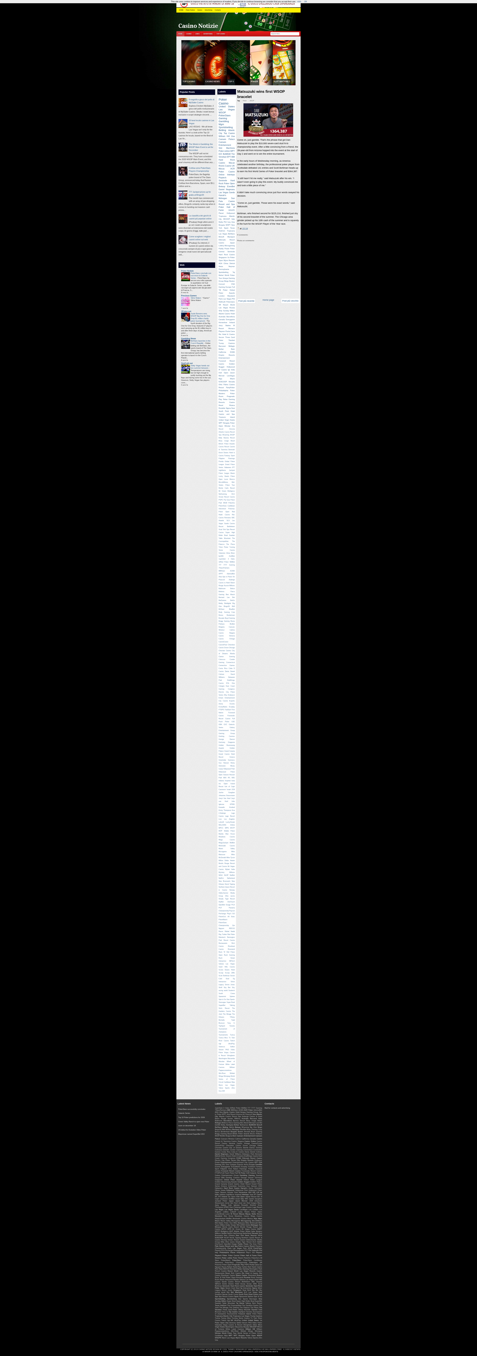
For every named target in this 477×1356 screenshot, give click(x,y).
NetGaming (223, 494)
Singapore (223, 257)
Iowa (233, 781)
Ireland (232, 322)
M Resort (234, 1214)
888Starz (222, 571)
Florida (221, 461)
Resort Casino (229, 940)
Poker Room (238, 1258)
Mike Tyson (230, 857)
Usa (233, 136)
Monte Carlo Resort (227, 488)
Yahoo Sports (224, 1088)
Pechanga (222, 914)
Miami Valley (227, 848)
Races (221, 931)
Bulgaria (221, 627)
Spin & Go (222, 999)
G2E (233, 722)
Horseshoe (223, 322)
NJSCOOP (223, 382)
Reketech (222, 937)
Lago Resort (230, 816)
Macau (222, 169)
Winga (221, 1076)
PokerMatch (223, 919)
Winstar (227, 426)
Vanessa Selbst (227, 1047)
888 (233, 157)
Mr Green (222, 491)
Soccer (221, 337)
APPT (221, 574)
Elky (225, 695)
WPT (232, 151)
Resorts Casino (227, 402)
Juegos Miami (229, 473)
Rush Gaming (229, 955)
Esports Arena (242, 1164)
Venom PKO (224, 1050)
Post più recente (246, 301)
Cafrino (232, 630)
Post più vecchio (290, 301)
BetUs (232, 600)
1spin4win (222, 559)
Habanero (227, 467)
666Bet (232, 562)
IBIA (224, 778)
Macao (232, 163)
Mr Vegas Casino (249, 1229)
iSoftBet (232, 556)
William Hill (224, 136)
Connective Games (227, 665)
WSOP (252, 101)
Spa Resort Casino (226, 1296)
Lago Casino (247, 1207)
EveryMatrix (223, 707)
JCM (233, 789)
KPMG (232, 804)
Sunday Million (229, 311)
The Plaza (230, 544)
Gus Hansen (224, 763)
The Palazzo (245, 1307)
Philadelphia (223, 390)
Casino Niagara (227, 633)
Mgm (221, 124)
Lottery (221, 246)
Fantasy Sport (229, 456)
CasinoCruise (223, 642)
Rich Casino (236, 1273)
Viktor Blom (230, 553)
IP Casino (223, 370)
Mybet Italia (230, 869)
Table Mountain (225, 538)
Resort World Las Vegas (238, 1271)
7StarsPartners (224, 568)
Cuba (230, 668)
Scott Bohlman (224, 976)
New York (240, 1235)
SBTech (232, 961)
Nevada (232, 382)
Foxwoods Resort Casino (252, 1171)
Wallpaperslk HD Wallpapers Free (265, 1349)
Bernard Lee (224, 597)
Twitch (232, 1041)
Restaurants (223, 943)
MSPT (228, 225)
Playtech (222, 178)
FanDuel (228, 710)
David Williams (235, 1154)
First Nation (233, 1169)
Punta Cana (230, 331)
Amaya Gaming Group (249, 1112)
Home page (268, 300)
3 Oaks (231, 559)
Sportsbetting (226, 127)
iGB (223, 1091)
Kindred (232, 807)
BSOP (232, 435)
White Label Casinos (235, 1329)
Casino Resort (224, 447)
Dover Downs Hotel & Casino (232, 1156)
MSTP (232, 828)
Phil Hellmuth (253, 1250)
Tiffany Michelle (244, 1310)
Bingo (226, 281)
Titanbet (231, 340)
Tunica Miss (223, 1038)
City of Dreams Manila (238, 1148)
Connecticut (230, 662)
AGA (220, 263)
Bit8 (233, 606)
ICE (220, 154)
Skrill (220, 987)
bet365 (221, 556)
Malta (221, 222)
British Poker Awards (227, 444)
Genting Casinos (227, 736)
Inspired (228, 781)
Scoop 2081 (230, 973)
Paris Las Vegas (225, 299)
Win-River (222, 1073)
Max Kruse (230, 834)
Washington (223, 1058)
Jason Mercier (241, 1201)
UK (233, 166)
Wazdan (221, 1061)
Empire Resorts (227, 355)
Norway (232, 890)
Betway (222, 186)
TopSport (222, 1026)
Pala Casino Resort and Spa (226, 1246)
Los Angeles (229, 819)
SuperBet (222, 1005)
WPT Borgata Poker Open (245, 1335)
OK (305, 1)
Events (232, 704)
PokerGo (231, 503)
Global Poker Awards (233, 1180)
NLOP (226, 875)
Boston (232, 281)
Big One (253, 1127)
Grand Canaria (229, 751)
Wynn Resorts (229, 260)
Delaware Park (248, 1154)
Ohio (220, 385)
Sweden (232, 535)
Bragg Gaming (224, 621)
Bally (220, 438)
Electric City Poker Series (225, 1160)
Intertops (231, 175)
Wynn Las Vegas (227, 1085)
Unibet (221, 420)
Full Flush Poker (227, 1173)
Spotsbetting (223, 272)
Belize (232, 588)
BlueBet (232, 609)
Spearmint (222, 996)
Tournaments (223, 1035)
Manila (221, 834)
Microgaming (230, 246)
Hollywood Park (229, 769)
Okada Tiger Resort (227, 899)
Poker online (224, 151)
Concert (222, 284)
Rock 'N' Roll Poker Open (225, 1277)
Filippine (222, 458)
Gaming (223, 118)
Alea (220, 577)
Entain (221, 698)
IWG (233, 778)
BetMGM (227, 154)
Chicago (232, 648)
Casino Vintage (227, 639)
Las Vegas (227, 109)
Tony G (231, 1023)
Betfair (221, 349)
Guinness (231, 760)
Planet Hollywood (227, 213)
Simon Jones (230, 985)
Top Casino (221, 34)
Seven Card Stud (232, 1288)
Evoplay (232, 707)
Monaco (231, 328)
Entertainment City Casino (243, 1162)
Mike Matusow (239, 1223)
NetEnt (221, 878)
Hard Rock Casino (231, 1188)
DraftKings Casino (251, 1156)
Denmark (231, 450)
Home (180, 34)
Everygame (230, 319)
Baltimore (222, 588)
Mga (220, 379)
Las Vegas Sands (227, 192)
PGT (220, 908)
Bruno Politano (256, 1134)
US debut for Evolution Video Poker (192, 1130)
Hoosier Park (232, 1192)
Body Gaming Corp (227, 612)
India (233, 370)
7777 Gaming (229, 565)
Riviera (232, 405)
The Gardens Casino (250, 1305)
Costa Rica (223, 668)
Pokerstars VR (255, 1262)
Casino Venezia (227, 636)
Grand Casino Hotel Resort (239, 1184)
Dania (227, 671)
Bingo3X (227, 606)
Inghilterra (222, 470)
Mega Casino (227, 840)
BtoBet (232, 624)
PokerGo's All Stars (227, 917)
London (222, 296)
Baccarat (222, 346)
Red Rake (231, 934)
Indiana (221, 781)
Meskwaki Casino (227, 846)
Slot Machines (227, 148)
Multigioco (231, 491)
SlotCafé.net (187, 363)
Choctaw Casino (225, 651)
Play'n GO (231, 914)
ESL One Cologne (229, 1164)
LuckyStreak (230, 822)
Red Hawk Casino (255, 1267)
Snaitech (231, 990)
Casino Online (250, 1141)
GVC (225, 724)
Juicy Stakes (225, 325)
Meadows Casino (227, 837)
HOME (181, 10)
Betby (221, 603)
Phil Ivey (227, 222)
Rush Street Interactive (224, 1280)
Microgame (223, 851)
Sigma (228, 408)
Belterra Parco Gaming (231, 1123)
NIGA (221, 875)
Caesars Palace (227, 139)
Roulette (222, 408)
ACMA (232, 571)
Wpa (233, 1082)
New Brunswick (224, 881)
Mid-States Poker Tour (224, 1223)
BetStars (231, 234)
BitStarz (221, 609)
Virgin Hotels (230, 420)
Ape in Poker (227, 577)
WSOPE (231, 210)
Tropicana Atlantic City (223, 1316)
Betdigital (227, 603)
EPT (229, 157)
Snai (233, 408)
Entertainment (224, 358)
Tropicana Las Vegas (241, 1316)
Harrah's (222, 195)
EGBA (232, 352)
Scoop (221, 973)
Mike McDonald (251, 1223)
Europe (228, 287)
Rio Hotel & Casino (227, 334)
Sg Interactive (245, 1288)
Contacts (218, 10)
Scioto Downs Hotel (227, 970)
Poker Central (233, 1255)
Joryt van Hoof (244, 1203)
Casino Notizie (198, 26)
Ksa (233, 810)
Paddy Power (224, 249)
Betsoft (221, 237)
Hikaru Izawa (220, 1190)
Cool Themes (228, 1349)
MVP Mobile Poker (227, 831)
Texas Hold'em (221, 1305)
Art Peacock (247, 1114)
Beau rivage (224, 441)
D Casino (240, 1152)
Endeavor (231, 695)
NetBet (232, 875)
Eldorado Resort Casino (252, 1158)
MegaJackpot (223, 843)
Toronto (232, 1026)
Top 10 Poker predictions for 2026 (191, 1117)
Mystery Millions (227, 872)
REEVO (232, 928)
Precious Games (189, 296)
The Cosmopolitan (234, 1305)
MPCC (221, 828)
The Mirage (227, 1014)
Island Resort (251, 1197)
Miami (232, 379)
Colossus (222, 659)
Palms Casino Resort (246, 1246)
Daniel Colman (256, 1152)
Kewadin (222, 807)
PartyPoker (230, 387)
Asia (233, 222)
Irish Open (223, 373)
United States (227, 106)
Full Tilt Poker (240, 1173)
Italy (233, 219)
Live (220, 819)
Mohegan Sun (227, 198)
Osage (228, 905)
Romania (227, 518)
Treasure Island (227, 417)
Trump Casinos (227, 343)
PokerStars (225, 115)
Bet (233, 597)
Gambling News (188, 339)
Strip (220, 311)
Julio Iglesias (234, 1205)
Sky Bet (227, 987)
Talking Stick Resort (253, 1303)
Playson (222, 331)
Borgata (222, 225)
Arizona (232, 429)
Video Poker (257, 1323)
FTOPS (221, 710)
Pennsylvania (224, 269)
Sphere (232, 996)
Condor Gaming (236, 1150)
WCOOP (226, 219)
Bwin (233, 349)
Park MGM (223, 503)
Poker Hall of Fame (248, 1255)
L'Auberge (222, 813)
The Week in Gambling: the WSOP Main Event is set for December (201, 147)
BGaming (225, 435)
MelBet (232, 843)
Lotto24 (221, 822)
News (221, 266)
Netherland (231, 878)
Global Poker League (253, 1180)
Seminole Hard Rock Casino (233, 1286)
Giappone (231, 742)
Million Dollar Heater (227, 860)
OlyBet (221, 902)
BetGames (222, 600)
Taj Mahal (240, 1303)
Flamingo (231, 458)
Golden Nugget (244, 1182)
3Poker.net (186, 311)
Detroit (232, 263)
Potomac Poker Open (223, 1265)
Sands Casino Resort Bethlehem (236, 1282)
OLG (233, 494)
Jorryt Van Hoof (224, 798)
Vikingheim (231, 1055)
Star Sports (231, 999)
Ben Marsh (230, 594)
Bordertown (231, 615)
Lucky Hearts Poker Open (250, 1212)
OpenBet (222, 905)
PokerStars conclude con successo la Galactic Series (201, 275)
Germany (222, 742)
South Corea (227, 993)
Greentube (222, 760)
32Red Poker (224, 562)
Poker (245, 101)
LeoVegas (231, 376)
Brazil (233, 441)
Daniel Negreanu (227, 189)
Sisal (220, 529)
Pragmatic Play (238, 1265)
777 (220, 565)
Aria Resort (231, 1114)
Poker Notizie (190, 10)
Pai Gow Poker (229, 500)
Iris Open (223, 784)
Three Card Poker (229, 1310)
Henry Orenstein (255, 1188)
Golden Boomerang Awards (226, 1182)
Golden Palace (256, 1182)
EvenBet (231, 186)
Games (199, 10)
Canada (222, 319)
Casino (189, 34)
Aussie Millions (229, 585)
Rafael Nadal (230, 931)
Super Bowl (231, 1002)
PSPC (221, 500)
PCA (233, 905)
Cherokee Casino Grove (237, 1145)
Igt (229, 370)
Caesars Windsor (228, 1139)
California (222, 352)
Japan (232, 243)
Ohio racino (230, 896)
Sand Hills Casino (227, 967)
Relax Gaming (229, 399)
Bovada (221, 618)
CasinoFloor (223, 645)
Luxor (226, 479)
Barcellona (230, 317)
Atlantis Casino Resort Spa (230, 1116)
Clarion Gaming (227, 656)
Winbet (232, 1073)
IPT (233, 467)
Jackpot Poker (221, 1201)
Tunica (232, 1035)
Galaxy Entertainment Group (227, 1175)
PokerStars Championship (236, 1262)
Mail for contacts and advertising (277, 1108)
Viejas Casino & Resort (232, 1325)
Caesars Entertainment (246, 1136)
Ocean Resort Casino (227, 497)
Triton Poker (223, 547)
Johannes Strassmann (227, 795)
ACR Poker (248, 1110)
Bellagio (232, 346)
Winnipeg (227, 1076)
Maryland (231, 296)
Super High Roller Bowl (245, 1301)
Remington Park (255, 1269)
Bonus (221, 615)
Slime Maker (196, 298)
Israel (229, 789)
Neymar (232, 266)
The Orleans (234, 1307)
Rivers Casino (225, 166)
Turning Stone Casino (241, 1318)
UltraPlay (231, 1044)
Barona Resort (229, 438)
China (226, 263)
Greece (232, 757)
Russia (232, 308)
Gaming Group (227, 733)
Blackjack (231, 237)
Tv (230, 1038)
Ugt (220, 1044)
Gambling (224, 121)
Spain (226, 228)
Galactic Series (256, 1173)
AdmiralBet (231, 574)
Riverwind (231, 949)
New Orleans (229, 1235)
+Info (299, 1)
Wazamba (231, 1058)
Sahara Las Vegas (227, 964)
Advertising (208, 10)
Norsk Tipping (230, 884)
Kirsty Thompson (225, 810)
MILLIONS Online (227, 825)
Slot (224, 529)
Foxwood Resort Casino (231, 1171)
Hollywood (231, 367)
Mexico (232, 479)
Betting (222, 130)
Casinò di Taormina (223, 1141)
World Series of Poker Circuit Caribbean (227, 1079)
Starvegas (222, 1002)
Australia (222, 317)
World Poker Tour (229, 1333)
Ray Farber (223, 934)
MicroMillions (223, 482)
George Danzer (227, 739)
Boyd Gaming (230, 618)
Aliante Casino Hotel (227, 314)
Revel (221, 405)
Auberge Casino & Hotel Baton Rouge (227, 583)
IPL (229, 778)
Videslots (222, 553)
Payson (232, 911)
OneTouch (231, 902)
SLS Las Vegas (250, 1292)
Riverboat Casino (228, 1275)
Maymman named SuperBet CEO (191, 1134)
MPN (227, 828)
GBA (220, 724)
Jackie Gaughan (227, 792)
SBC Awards (256, 1282)
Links (197, 34)
